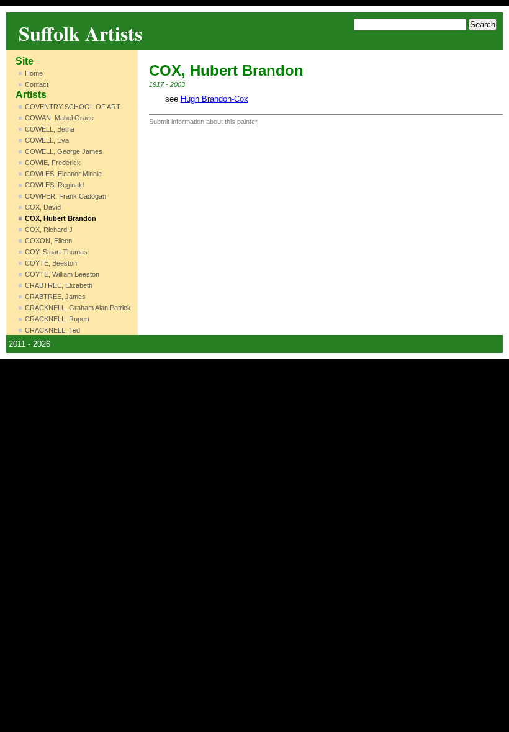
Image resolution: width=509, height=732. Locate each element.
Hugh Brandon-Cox (214, 99)
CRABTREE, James (55, 296)
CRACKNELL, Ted (52, 330)
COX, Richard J (49, 229)
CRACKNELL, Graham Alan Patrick (78, 307)
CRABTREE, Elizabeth (58, 285)
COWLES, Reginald (54, 185)
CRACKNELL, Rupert (57, 319)
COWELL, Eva (47, 140)
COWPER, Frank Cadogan (65, 196)
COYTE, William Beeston (62, 274)
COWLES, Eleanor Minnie (63, 173)
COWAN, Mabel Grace (59, 118)
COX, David (43, 207)
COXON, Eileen (48, 240)
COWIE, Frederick (53, 162)
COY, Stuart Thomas (56, 252)
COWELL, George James (63, 151)
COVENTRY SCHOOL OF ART (72, 106)
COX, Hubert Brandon (60, 218)
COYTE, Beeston (51, 263)
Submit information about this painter (203, 121)
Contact (36, 84)
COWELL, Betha (49, 129)
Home (34, 73)
